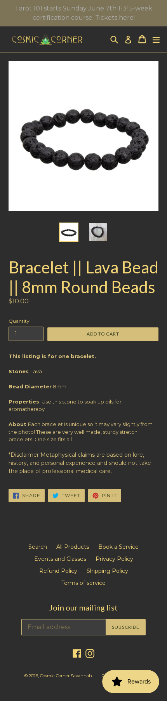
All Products (72, 546)
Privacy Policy (114, 558)
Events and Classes (60, 558)
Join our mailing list (83, 607)
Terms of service (83, 582)
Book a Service (118, 546)
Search (37, 546)
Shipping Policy (107, 570)
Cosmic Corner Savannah (66, 675)
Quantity (19, 321)
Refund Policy (58, 570)
